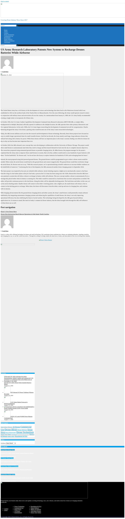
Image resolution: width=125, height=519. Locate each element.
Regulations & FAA (21, 436)
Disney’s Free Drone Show (9, 211)
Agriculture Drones (6, 427)
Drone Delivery (8, 39)
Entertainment (14, 434)
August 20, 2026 (5, 464)
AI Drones (16, 427)
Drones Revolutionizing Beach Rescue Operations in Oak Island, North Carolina (25, 214)
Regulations (7, 37)
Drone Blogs (11, 429)
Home (5, 30)
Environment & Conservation (23, 434)
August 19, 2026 (5, 473)
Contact (6, 33)
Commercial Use (8, 36)
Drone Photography (11, 432)
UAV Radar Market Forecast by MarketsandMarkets (16, 469)
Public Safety (11, 436)
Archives (3, 443)
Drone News (11, 450)
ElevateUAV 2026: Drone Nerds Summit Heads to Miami (17, 453)
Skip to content (5, 1)
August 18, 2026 (5, 481)
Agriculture (7, 42)
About (5, 31)
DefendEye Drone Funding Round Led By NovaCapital (17, 478)
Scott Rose (5, 71)
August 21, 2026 (5, 456)
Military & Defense (9, 40)
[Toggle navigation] (1, 24)
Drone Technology (9, 34)
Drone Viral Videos (6, 434)
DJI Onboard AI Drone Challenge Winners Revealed (16, 461)
